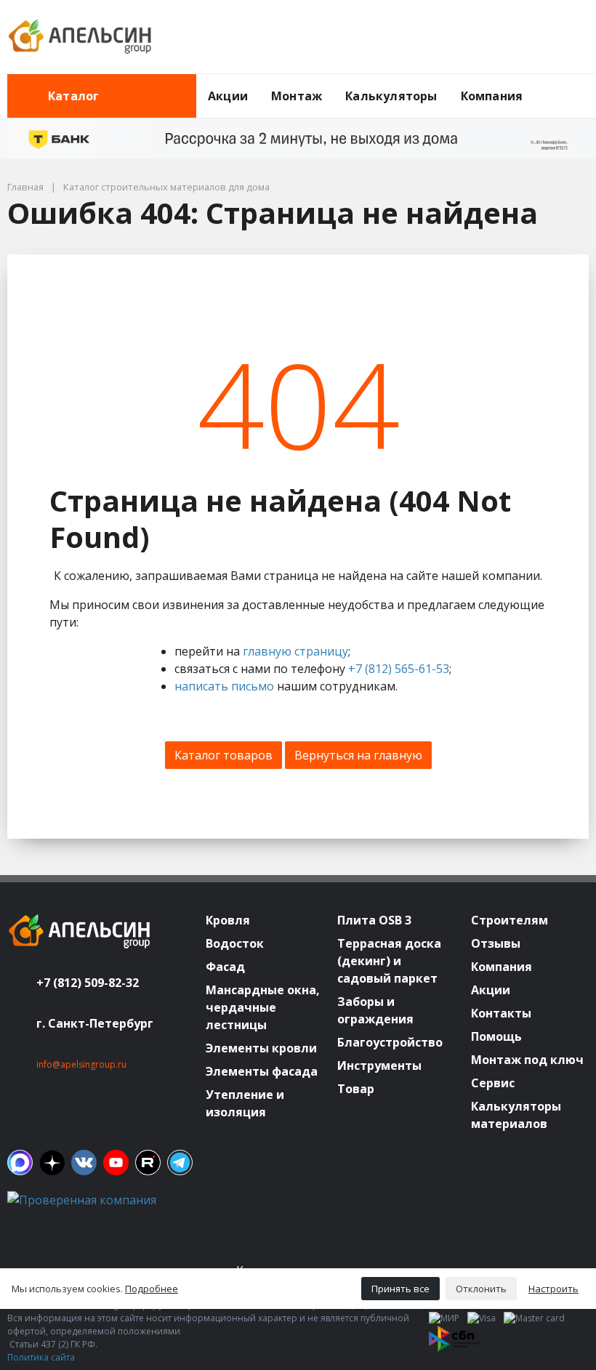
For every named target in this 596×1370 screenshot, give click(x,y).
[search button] (583, 83)
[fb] (20, 1162)
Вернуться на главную (358, 755)
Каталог (73, 96)
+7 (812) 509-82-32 (87, 983)
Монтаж (296, 96)
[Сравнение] (531, 37)
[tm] (180, 1162)
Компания (492, 96)
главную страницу (295, 651)
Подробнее (151, 1288)
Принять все (400, 1288)
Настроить (553, 1288)
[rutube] (148, 1162)
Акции (228, 96)
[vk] (84, 1162)
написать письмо (224, 686)
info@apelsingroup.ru (81, 1064)
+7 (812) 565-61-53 (398, 669)
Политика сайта (41, 1357)
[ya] (52, 1162)
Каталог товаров (223, 755)
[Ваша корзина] (565, 37)
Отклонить (481, 1288)
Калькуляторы (391, 96)
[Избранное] (498, 37)
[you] (116, 1162)
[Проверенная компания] (81, 1200)
